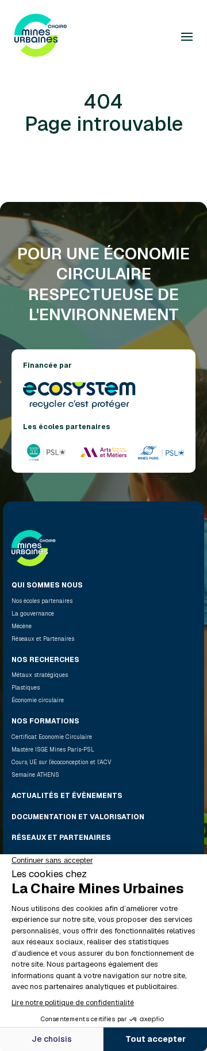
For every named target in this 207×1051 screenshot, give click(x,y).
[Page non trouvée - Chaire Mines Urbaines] (40, 37)
